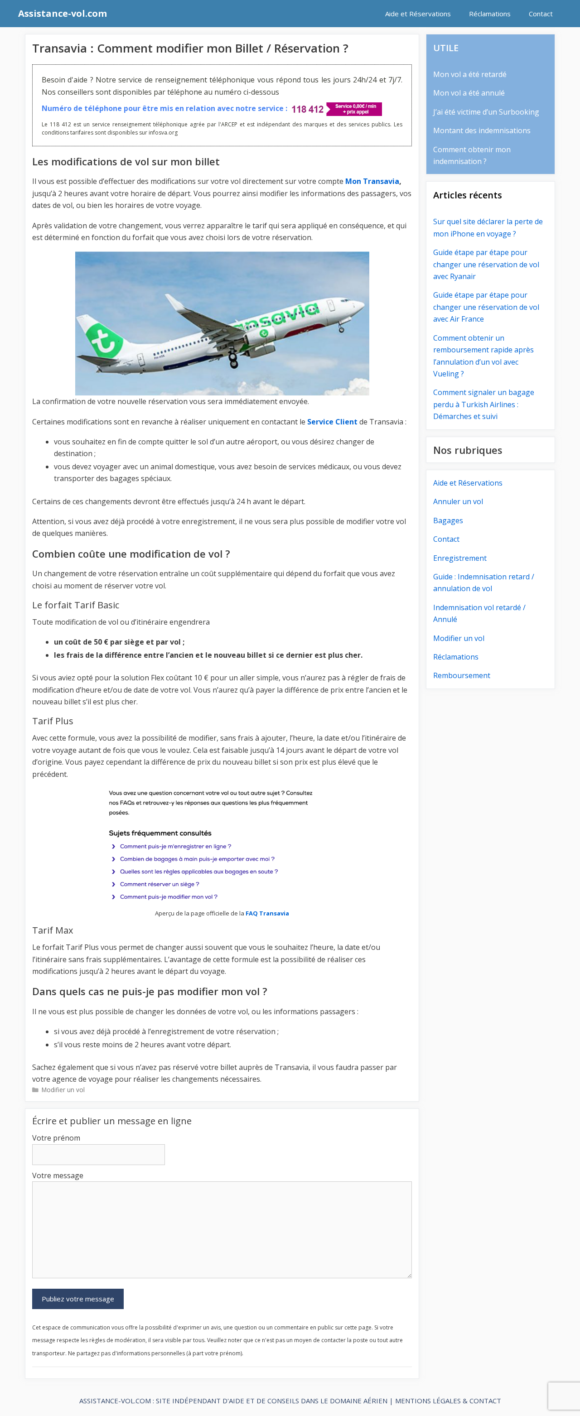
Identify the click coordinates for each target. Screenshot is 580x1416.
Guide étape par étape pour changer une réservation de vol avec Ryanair (486, 264)
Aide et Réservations (418, 13)
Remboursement (461, 675)
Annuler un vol (458, 501)
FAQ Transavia (267, 913)
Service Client (332, 422)
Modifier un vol (63, 1089)
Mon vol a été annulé (469, 93)
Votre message (57, 1175)
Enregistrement (460, 558)
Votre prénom (56, 1138)
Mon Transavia (372, 181)
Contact (541, 13)
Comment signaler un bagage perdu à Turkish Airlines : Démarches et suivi (483, 404)
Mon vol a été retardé (470, 74)
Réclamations (490, 13)
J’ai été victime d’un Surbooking (486, 112)
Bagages (448, 520)
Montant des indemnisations (482, 130)
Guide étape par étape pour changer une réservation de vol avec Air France (486, 307)
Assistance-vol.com (62, 13)
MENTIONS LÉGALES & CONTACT (448, 1400)
